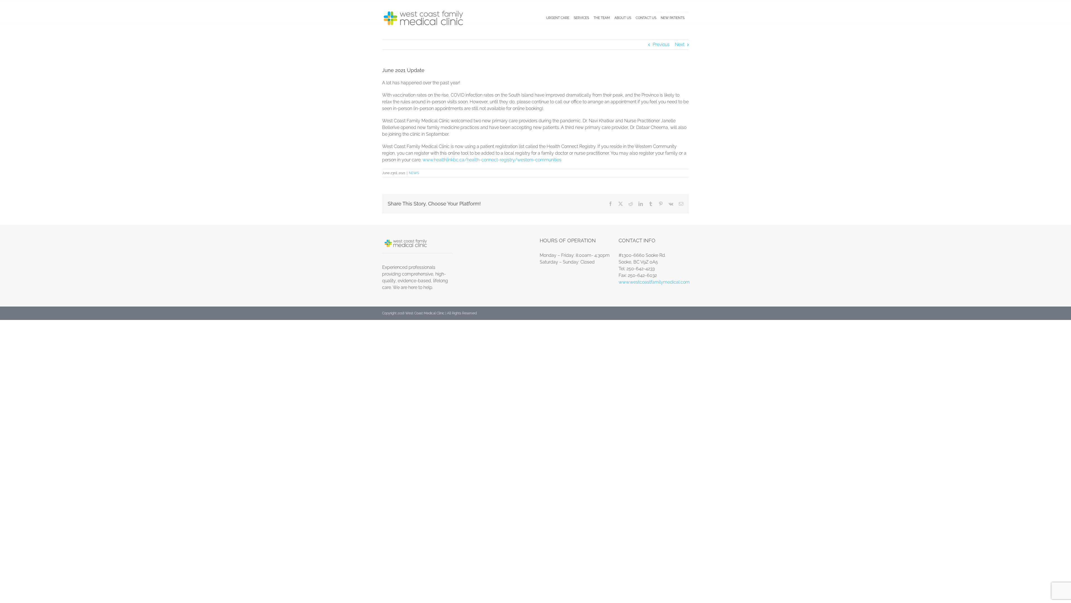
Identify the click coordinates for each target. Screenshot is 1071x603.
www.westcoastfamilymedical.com (654, 282)
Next (679, 44)
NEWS (414, 173)
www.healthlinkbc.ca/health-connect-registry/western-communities (492, 159)
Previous (661, 44)
